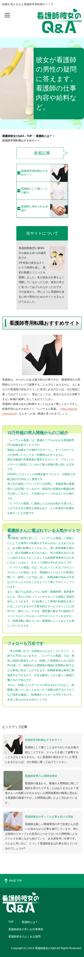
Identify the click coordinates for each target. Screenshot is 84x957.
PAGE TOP (15, 880)
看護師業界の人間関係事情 (41, 776)
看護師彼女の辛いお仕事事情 (25, 929)
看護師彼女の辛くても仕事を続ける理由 (49, 816)
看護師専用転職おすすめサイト (43, 740)
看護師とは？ (30, 922)
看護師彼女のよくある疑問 (24, 936)
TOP (11, 921)
